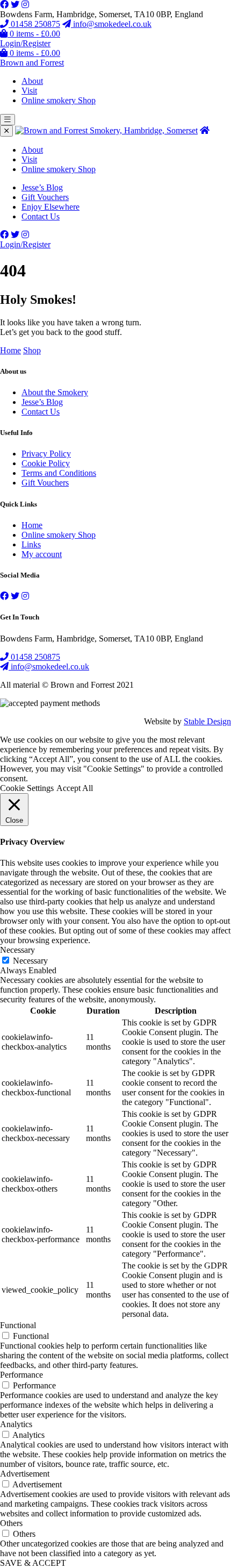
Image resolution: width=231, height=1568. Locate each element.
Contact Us (40, 216)
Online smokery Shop (58, 100)
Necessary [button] (17, 949)
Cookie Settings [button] (27, 788)
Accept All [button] (74, 788)
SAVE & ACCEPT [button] (33, 1562)
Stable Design (207, 721)
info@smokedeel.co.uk (111, 23)
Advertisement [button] (24, 1473)
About (32, 80)
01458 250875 (34, 23)
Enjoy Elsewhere (50, 206)
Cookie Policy (45, 463)
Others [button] (11, 1523)
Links (31, 544)
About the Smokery (54, 392)
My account (41, 554)
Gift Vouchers (45, 197)
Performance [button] (21, 1374)
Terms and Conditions (58, 472)
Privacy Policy (46, 453)
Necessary (30, 960)
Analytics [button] (16, 1424)
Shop (32, 350)
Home (10, 350)
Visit (29, 90)
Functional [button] (18, 1325)
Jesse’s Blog (42, 187)
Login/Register (25, 43)
